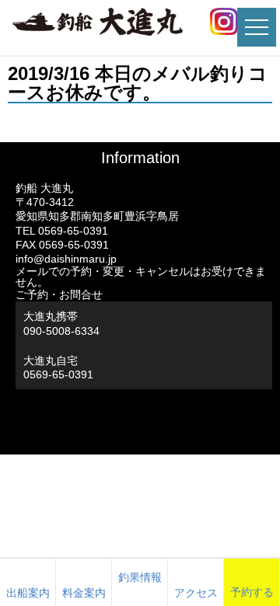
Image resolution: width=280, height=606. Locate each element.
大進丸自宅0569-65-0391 (58, 367)
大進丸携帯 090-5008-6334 (61, 323)
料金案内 (84, 593)
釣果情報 (140, 577)
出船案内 (28, 593)
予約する (252, 592)
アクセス (196, 593)
